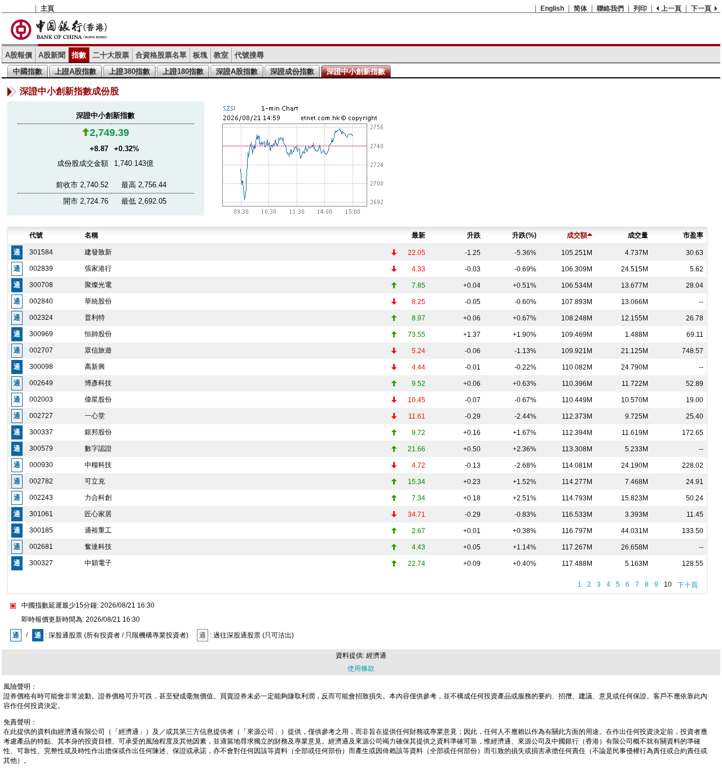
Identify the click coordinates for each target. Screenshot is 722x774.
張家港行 (98, 268)
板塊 (200, 55)
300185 (41, 530)
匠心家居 (98, 514)
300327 (41, 563)
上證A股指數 (75, 71)
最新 (418, 235)
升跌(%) (524, 235)
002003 (41, 399)
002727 (41, 416)
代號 (36, 235)
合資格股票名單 (161, 55)
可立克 (95, 481)
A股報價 (18, 55)
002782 (41, 481)
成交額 (577, 235)
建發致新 (98, 252)
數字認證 (98, 448)
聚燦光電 (98, 285)
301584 (41, 252)
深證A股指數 (237, 71)
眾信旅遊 (98, 350)
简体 (580, 8)
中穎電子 (98, 563)
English (552, 8)
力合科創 (98, 498)
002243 (41, 498)
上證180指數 (183, 71)
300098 (41, 367)
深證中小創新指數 (356, 71)
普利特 (95, 318)
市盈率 (693, 235)
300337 (41, 432)
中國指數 (27, 71)
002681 (41, 547)
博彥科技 (98, 383)
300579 (41, 448)
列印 (640, 8)
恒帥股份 (98, 334)
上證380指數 (129, 71)
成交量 (638, 235)
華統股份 (98, 301)
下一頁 (701, 8)
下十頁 (687, 585)
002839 (41, 268)
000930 (41, 465)
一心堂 (95, 416)
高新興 (95, 367)
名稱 (91, 235)
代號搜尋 (249, 55)
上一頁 (671, 8)
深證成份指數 (292, 71)
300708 (41, 285)
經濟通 (376, 655)
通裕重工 (98, 530)
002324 (41, 318)
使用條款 (361, 668)
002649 (41, 383)
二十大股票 (111, 55)
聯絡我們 (610, 8)
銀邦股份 (98, 432)
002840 (41, 301)
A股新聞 (51, 55)
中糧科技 (98, 465)
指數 (79, 55)
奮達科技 (98, 547)
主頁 (47, 8)
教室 (221, 55)
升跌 (474, 235)
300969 (41, 334)
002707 (41, 350)
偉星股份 (98, 399)
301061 (41, 514)
